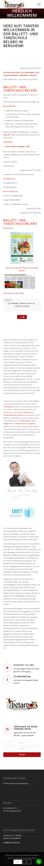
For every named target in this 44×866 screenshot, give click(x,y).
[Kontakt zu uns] (7, 668)
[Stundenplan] (7, 679)
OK (18, 862)
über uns (35, 102)
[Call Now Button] (39, 861)
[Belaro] (18, 4)
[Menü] (38, 4)
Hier (5, 132)
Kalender (6, 135)
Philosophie (8, 407)
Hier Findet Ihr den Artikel (13, 293)
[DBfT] (22, 512)
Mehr (27, 862)
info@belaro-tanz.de (11, 842)
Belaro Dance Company (25, 423)
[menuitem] (38, 4)
